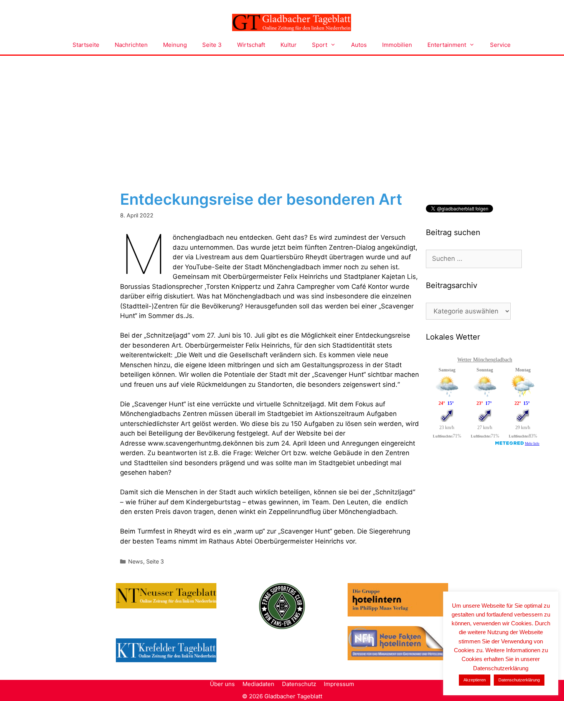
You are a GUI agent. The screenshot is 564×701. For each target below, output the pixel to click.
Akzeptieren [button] (474, 680)
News (135, 561)
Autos (359, 44)
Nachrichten (131, 44)
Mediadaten (258, 684)
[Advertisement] (282, 113)
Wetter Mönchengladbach (484, 360)
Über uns (222, 684)
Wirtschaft (251, 44)
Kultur (288, 44)
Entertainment (446, 44)
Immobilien (397, 44)
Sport (319, 44)
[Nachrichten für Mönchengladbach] (291, 22)
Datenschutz (299, 684)
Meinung (175, 44)
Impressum (339, 684)
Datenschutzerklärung (519, 680)
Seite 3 (212, 44)
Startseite (86, 44)
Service (500, 44)
